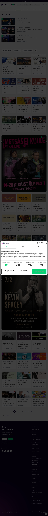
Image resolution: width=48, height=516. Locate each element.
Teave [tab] (39, 246)
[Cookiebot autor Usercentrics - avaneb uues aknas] (37, 243)
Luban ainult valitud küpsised (24, 271)
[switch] (18, 265)
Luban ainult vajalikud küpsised (9, 271)
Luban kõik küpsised (39, 271)
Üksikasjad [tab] (24, 246)
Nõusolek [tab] (8, 246)
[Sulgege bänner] (46, 243)
